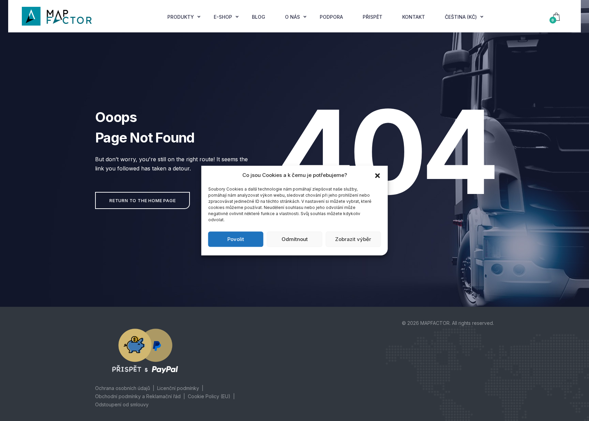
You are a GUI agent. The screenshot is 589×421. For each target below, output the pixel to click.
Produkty (180, 17)
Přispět (372, 17)
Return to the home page (142, 200)
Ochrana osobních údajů (122, 388)
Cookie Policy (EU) (209, 396)
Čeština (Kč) (461, 17)
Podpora (331, 17)
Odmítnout (295, 239)
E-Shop (223, 17)
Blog (258, 17)
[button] (377, 175)
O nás (292, 17)
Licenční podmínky (178, 388)
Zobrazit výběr (353, 239)
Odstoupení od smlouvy (122, 404)
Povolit (235, 239)
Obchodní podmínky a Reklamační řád (138, 396)
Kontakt (413, 17)
